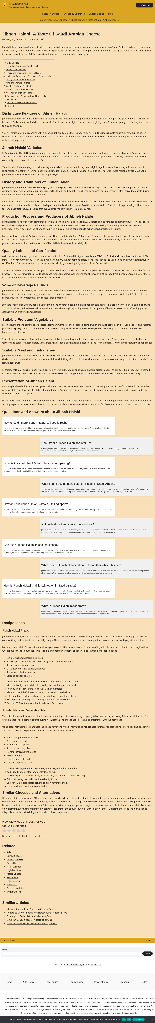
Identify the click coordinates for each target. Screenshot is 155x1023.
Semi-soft (12, 884)
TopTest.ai (95, 964)
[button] (144, 5)
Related (10, 105)
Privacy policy (139, 1019)
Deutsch (144, 981)
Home (9, 981)
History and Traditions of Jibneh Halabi (23, 73)
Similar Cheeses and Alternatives (22, 102)
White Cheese (14, 891)
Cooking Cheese (15, 859)
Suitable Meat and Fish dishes (19, 89)
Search (4, 950)
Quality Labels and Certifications (20, 79)
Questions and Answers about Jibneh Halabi (27, 96)
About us (124, 981)
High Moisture (14, 870)
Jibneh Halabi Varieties (16, 69)
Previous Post (8, 941)
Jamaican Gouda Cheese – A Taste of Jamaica (29, 919)
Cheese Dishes (96, 13)
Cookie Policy (76, 981)
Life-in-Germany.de (75, 964)
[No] (152, 1019)
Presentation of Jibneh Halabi (19, 92)
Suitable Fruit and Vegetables (19, 86)
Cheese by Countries (74, 13)
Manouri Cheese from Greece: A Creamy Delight (31, 909)
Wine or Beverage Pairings (18, 82)
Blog (110, 13)
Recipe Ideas (12, 99)
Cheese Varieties (50, 13)
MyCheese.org (18, 4)
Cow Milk (11, 863)
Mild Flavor (12, 877)
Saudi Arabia (13, 880)
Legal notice (52, 981)
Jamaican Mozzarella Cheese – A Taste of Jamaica (32, 923)
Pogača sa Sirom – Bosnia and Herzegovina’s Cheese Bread (37, 912)
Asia (9, 852)
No (129, 1019)
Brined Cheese (14, 855)
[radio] (4, 831)
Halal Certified (14, 866)
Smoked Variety (15, 888)
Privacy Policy (101, 981)
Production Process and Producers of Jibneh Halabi (29, 76)
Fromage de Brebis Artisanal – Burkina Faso (29, 916)
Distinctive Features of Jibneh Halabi (22, 66)
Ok (124, 1019)
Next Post (148, 941)
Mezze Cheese (14, 873)
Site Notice (28, 981)
